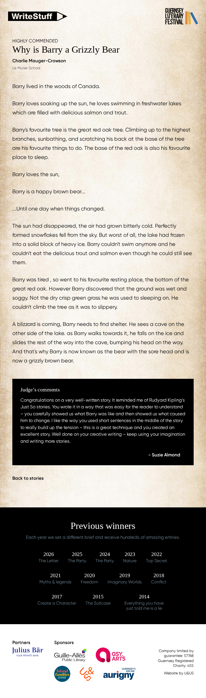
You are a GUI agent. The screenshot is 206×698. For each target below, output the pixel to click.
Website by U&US (179, 673)
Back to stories (28, 478)
